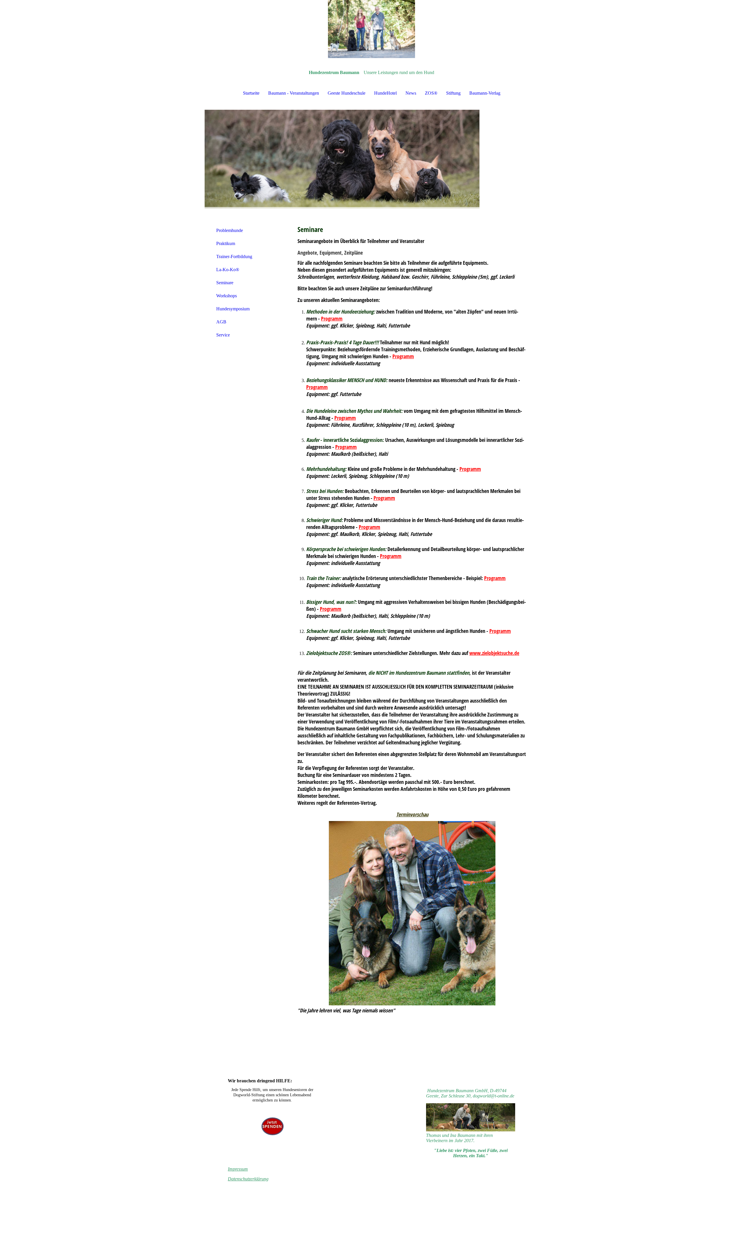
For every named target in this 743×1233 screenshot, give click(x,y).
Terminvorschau (412, 814)
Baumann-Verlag (484, 93)
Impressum (238, 1169)
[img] (371, 29)
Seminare (224, 282)
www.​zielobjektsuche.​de (494, 652)
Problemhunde (229, 230)
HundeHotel (385, 93)
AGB (221, 321)
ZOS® (431, 93)
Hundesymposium (233, 308)
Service (223, 334)
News (410, 93)
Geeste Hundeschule (346, 93)
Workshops (226, 295)
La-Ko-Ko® (227, 269)
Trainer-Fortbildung (234, 256)
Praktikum (225, 243)
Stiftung (453, 93)
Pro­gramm (331, 318)
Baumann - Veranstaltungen (293, 93)
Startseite (251, 93)
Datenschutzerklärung (248, 1178)
